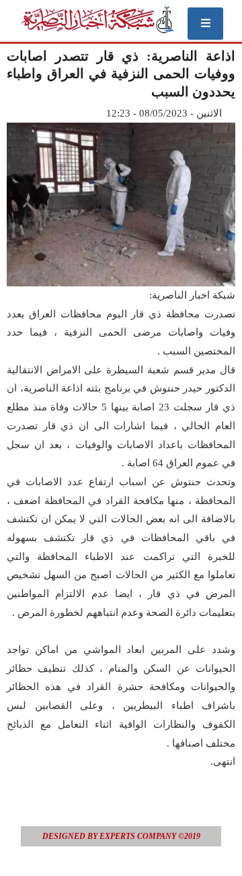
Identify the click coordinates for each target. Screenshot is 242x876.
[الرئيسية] (97, 19)
